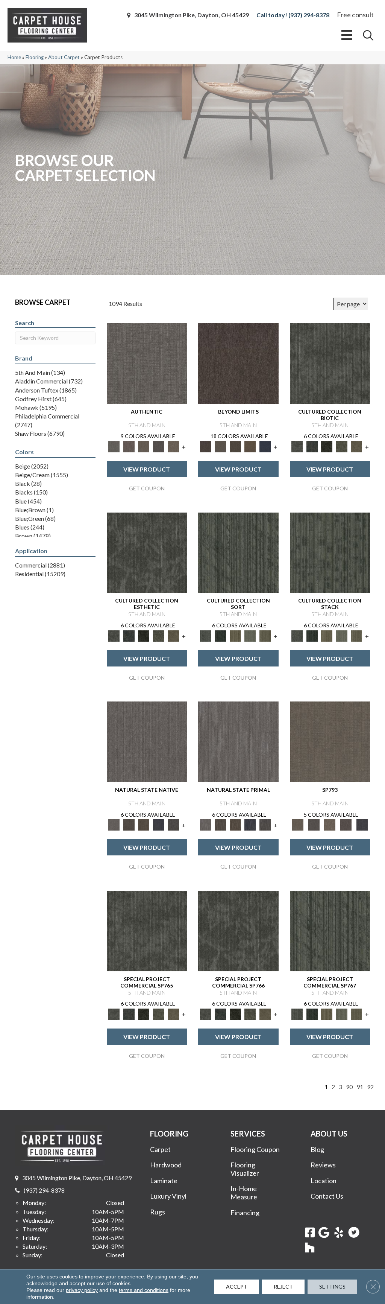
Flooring (35, 57)
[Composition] (341, 446)
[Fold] (235, 635)
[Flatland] (265, 446)
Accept (236, 1286)
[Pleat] (250, 635)
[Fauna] (250, 446)
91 (359, 1086)
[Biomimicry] (330, 363)
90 (349, 1086)
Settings (332, 1286)
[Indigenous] (144, 825)
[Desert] (220, 446)
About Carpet (64, 57)
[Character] (312, 446)
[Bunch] (220, 635)
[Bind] (238, 552)
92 (370, 1086)
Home (14, 57)
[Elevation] (235, 446)
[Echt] (129, 446)
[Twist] (265, 635)
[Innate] (158, 825)
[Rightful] (346, 825)
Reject (283, 1286)
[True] (362, 825)
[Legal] (158, 446)
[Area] (238, 363)
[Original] (173, 825)
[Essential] (129, 825)
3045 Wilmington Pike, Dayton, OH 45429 (191, 15)
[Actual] (147, 363)
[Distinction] (356, 446)
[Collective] (327, 446)
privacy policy (82, 1290)
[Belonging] (147, 741)
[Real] (173, 446)
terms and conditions (143, 1290)
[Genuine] (144, 446)
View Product (146, 469)
